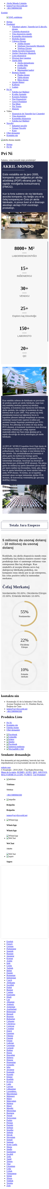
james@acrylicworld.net (17, 6)
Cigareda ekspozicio (20, 31)
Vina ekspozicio (19, 116)
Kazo (14, 130)
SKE (35, 772)
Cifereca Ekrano (19, 41)
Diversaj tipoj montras (21, 58)
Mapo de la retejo (8, 772)
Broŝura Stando (18, 72)
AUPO (28, 772)
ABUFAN (42, 772)
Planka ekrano (23, 75)
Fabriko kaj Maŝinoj (20, 92)
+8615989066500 (14, 8)
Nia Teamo (17, 106)
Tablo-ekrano (23, 77)
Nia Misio (16, 104)
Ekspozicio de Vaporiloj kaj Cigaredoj (28, 113)
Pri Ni (9, 89)
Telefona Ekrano (24, 48)
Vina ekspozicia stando (22, 34)
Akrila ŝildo (17, 60)
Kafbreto (16, 84)
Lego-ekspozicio (19, 56)
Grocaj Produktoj (19, 101)
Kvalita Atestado (19, 94)
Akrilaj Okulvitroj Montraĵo (24, 53)
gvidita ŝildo (22, 65)
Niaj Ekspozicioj (19, 99)
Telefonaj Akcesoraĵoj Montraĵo (31, 46)
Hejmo (9, 22)
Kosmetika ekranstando (22, 36)
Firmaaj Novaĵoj (19, 128)
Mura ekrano (22, 80)
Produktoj (11, 24)
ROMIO (20, 772)
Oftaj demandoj (13, 133)
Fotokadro (21, 68)
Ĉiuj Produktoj (39, 775)
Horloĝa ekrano (18, 39)
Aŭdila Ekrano (23, 43)
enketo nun (6, 767)
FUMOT (28, 775)
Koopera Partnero (19, 97)
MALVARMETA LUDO (12, 775)
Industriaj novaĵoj (19, 126)
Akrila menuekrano (25, 63)
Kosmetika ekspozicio (21, 118)
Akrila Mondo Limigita (17, 3)
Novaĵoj (10, 123)
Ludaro (15, 87)
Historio (15, 109)
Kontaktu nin (12, 135)
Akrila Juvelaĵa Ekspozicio (23, 51)
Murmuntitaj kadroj (25, 70)
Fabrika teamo (13, 727)
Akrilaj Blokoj (18, 82)
